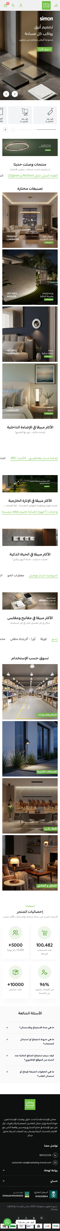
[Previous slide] (15, 94)
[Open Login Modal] (21, 5)
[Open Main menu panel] (56, 5)
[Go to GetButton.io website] (7, 1228)
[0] (5, 5)
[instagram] (41, 1218)
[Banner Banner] (30, 147)
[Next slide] (6, 94)
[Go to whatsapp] (7, 1222)
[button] (56, 94)
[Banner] (30, 220)
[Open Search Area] (13, 5)
